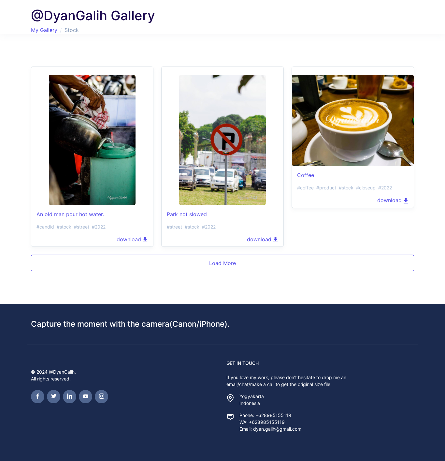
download (130, 239)
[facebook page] (37, 396)
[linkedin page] (69, 396)
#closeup (366, 187)
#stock (64, 227)
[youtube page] (85, 396)
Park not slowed (187, 214)
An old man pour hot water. (70, 214)
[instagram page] (101, 396)
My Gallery (44, 30)
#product (326, 187)
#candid (45, 227)
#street (81, 227)
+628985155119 (273, 415)
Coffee (305, 175)
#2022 (99, 227)
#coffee (305, 187)
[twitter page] (53, 396)
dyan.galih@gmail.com (277, 429)
